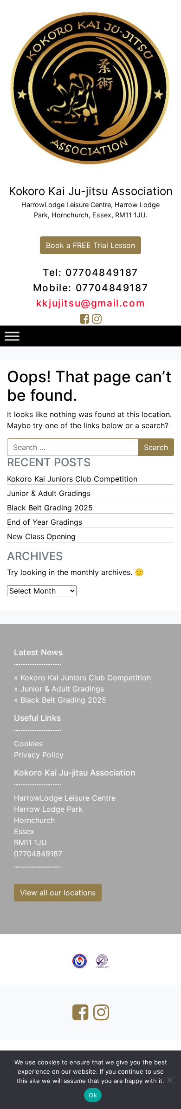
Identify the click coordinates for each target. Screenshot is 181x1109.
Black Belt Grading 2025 (50, 507)
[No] (169, 1079)
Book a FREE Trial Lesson (90, 245)
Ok (93, 1095)
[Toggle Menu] (12, 336)
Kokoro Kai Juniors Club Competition (72, 478)
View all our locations (58, 892)
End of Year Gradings (44, 522)
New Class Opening (41, 536)
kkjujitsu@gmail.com (90, 303)
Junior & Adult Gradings (48, 493)
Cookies (28, 743)
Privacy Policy (39, 754)
